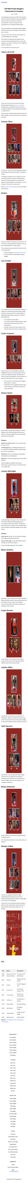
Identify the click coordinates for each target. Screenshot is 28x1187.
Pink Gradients (13, 1037)
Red (15, 313)
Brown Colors (13, 1068)
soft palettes (13, 1124)
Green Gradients (12, 1045)
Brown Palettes (13, 1101)
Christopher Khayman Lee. (20, 252)
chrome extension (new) (13, 1167)
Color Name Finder (13, 1146)
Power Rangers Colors (11, 1020)
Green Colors (13, 1073)
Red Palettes (13, 1106)
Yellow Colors (13, 1070)
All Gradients (12, 1055)
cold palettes (13, 1121)
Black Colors (13, 1078)
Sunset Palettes (13, 1098)
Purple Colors (13, 1083)
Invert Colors (13, 1139)
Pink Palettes (13, 1111)
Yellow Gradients (12, 1042)
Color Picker (13, 1154)
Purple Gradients (12, 1050)
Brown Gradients (12, 1052)
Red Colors (13, 1075)
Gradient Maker (13, 1144)
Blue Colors (12, 1062)
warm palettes (13, 1118)
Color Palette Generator (13, 1152)
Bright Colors (13, 1088)
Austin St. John (17, 105)
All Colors (13, 1090)
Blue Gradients (13, 1040)
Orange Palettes (12, 1103)
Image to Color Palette (13, 1141)
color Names (13, 1157)
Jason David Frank (10, 186)
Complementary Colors (13, 1136)
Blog (13, 1169)
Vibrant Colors (13, 1085)
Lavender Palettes (13, 1113)
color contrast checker (13, 1149)
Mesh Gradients (13, 1047)
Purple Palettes (13, 1108)
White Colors (13, 1080)
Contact (13, 1164)
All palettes (13, 1126)
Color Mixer (12, 1134)
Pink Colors (13, 1065)
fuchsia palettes (12, 1116)
